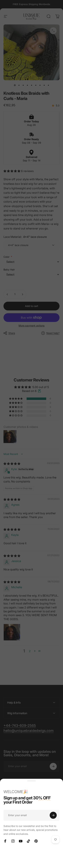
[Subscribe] (53, 815)
